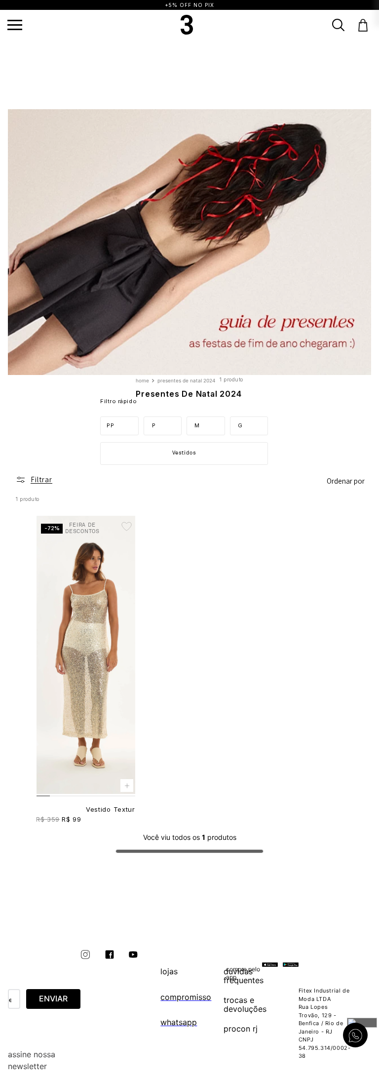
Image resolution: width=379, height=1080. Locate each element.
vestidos (184, 453)
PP (110, 425)
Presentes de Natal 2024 (186, 380)
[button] (14, 25)
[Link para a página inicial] (144, 381)
